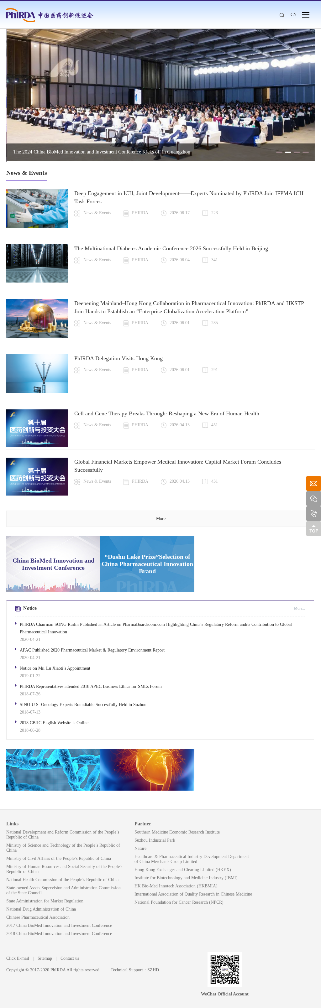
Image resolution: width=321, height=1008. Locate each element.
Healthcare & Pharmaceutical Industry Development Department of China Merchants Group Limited (191, 859)
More (161, 518)
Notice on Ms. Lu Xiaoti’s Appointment (55, 668)
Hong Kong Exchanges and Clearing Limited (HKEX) (182, 869)
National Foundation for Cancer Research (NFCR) (179, 902)
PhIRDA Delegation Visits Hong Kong (118, 358)
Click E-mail (17, 958)
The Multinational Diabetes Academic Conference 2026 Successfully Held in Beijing (171, 248)
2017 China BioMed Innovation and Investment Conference (59, 925)
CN (294, 14)
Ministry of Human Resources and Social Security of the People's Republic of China (64, 869)
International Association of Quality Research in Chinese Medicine (193, 894)
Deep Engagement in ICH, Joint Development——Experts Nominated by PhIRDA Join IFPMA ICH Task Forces (188, 197)
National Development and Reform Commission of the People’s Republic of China (62, 834)
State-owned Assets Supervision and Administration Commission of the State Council (63, 890)
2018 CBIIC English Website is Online (54, 722)
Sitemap (45, 958)
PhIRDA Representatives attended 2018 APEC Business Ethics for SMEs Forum (91, 686)
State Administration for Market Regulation (44, 901)
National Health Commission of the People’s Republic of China (62, 879)
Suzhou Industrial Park (154, 840)
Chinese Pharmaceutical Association (38, 917)
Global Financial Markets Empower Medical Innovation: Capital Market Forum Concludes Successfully (177, 466)
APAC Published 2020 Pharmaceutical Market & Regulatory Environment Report (92, 650)
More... (299, 608)
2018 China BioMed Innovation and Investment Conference (59, 933)
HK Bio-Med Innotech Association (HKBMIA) (176, 886)
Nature (140, 848)
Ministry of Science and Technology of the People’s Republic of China (63, 848)
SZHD (153, 970)
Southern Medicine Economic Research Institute (177, 832)
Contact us (70, 958)
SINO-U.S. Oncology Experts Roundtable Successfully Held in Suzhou (83, 704)
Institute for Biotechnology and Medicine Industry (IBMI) (186, 878)
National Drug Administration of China (41, 909)
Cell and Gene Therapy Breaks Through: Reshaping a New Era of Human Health (166, 413)
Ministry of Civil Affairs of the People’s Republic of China (58, 858)
